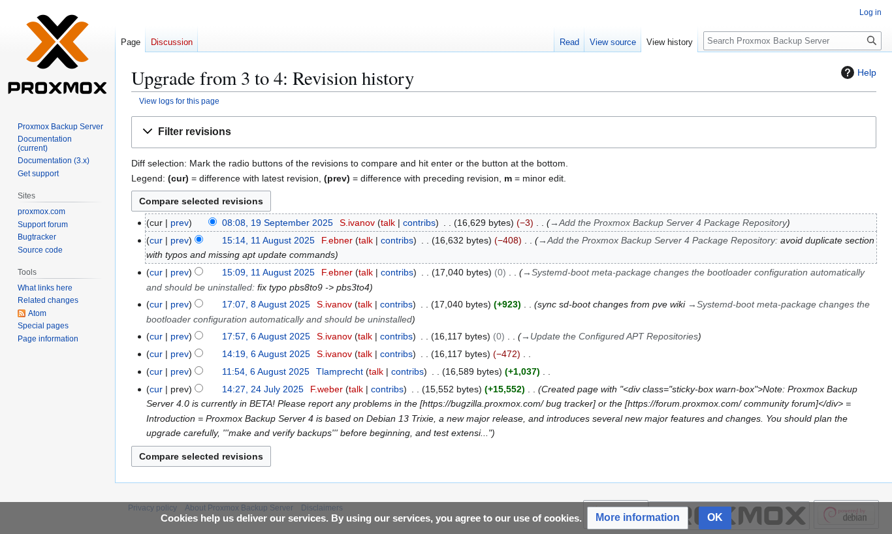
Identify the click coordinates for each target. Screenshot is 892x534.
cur (156, 240)
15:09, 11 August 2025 (268, 272)
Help (866, 72)
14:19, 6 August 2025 (266, 354)
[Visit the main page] (57, 52)
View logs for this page (179, 101)
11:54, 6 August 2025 (266, 371)
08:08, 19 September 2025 (277, 222)
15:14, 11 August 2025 (268, 240)
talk (388, 222)
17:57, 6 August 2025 (266, 336)
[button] (503, 132)
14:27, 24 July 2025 (263, 389)
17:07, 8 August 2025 (266, 304)
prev (179, 222)
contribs (419, 222)
